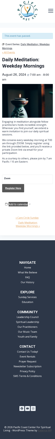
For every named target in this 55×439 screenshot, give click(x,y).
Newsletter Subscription (27, 366)
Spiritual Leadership (27, 322)
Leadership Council (27, 317)
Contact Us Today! (27, 351)
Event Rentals (27, 356)
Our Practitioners (27, 327)
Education (27, 302)
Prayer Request (27, 361)
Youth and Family (27, 336)
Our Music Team (27, 331)
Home (27, 267)
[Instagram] (33, 408)
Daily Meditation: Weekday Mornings (28, 224)
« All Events (8, 52)
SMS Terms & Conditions (27, 376)
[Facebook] (21, 408)
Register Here (13, 188)
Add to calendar (18, 204)
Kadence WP (45, 430)
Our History (27, 282)
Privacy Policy (27, 371)
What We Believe (27, 272)
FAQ (27, 277)
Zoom (7, 178)
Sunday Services (27, 297)
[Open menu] (50, 11)
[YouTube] (27, 408)
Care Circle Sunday (27, 217)
